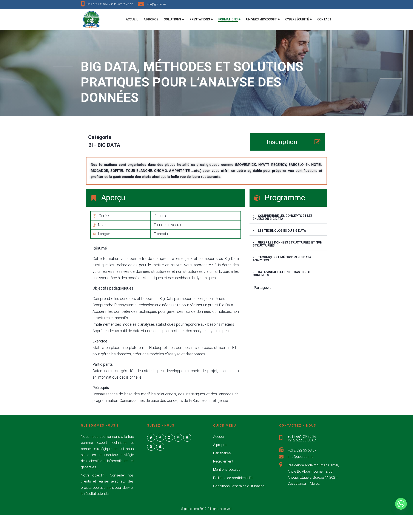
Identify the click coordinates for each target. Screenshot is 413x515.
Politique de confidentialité (233, 478)
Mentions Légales (226, 469)
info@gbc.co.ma (156, 4)
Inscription (282, 142)
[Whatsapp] (401, 504)
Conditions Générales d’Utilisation (239, 486)
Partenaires (222, 453)
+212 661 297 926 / (98, 4)
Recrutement (223, 461)
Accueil (218, 437)
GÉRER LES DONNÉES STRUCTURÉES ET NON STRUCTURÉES (287, 244)
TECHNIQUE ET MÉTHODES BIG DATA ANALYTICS (282, 259)
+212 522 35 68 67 (123, 4)
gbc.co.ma (191, 508)
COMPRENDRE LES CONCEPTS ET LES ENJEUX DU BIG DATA (283, 217)
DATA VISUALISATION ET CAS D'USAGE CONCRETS (283, 273)
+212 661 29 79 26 (302, 437)
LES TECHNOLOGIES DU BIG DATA (282, 230)
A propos (220, 445)
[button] (288, 217)
